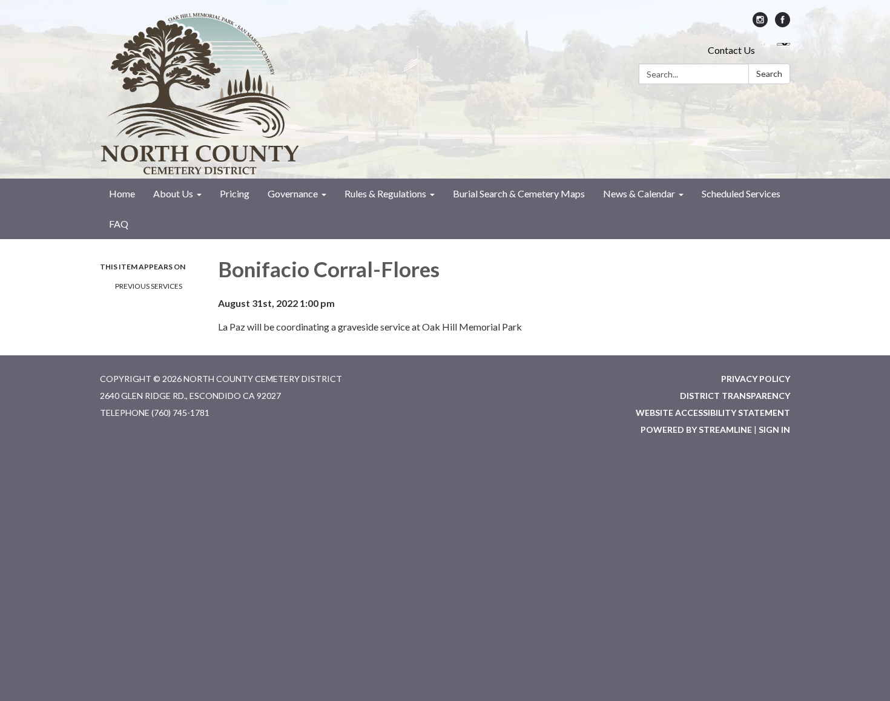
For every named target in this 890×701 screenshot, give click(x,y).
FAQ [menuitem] (118, 223)
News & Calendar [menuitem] (639, 193)
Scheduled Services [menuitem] (741, 193)
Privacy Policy (755, 379)
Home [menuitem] (122, 193)
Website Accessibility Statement (713, 412)
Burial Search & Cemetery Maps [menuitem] (519, 193)
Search (769, 73)
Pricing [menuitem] (234, 193)
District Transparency (735, 395)
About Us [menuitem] (173, 193)
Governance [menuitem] (293, 193)
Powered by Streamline (696, 429)
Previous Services (148, 286)
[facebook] (782, 23)
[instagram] (760, 23)
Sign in (774, 429)
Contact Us (731, 50)
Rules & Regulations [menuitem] (385, 193)
